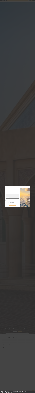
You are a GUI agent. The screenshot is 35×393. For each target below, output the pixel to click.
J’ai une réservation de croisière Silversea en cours (11, 200)
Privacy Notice (6, 392)
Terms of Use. (11, 392)
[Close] (34, 391)
